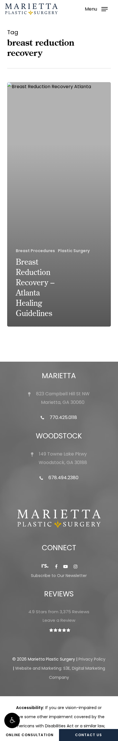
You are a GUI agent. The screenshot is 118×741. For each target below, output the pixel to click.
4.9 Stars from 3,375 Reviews (58, 612)
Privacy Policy (91, 659)
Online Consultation (30, 734)
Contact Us (88, 734)
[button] (12, 720)
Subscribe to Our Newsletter (59, 575)
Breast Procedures (35, 251)
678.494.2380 (62, 477)
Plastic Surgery (74, 251)
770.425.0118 (62, 417)
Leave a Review (59, 620)
